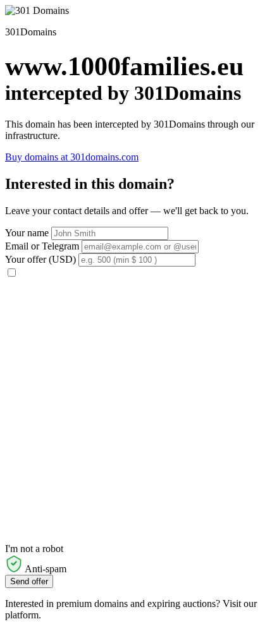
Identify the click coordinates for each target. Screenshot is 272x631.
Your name (27, 232)
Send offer (29, 581)
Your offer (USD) (40, 259)
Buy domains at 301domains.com (72, 157)
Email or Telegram (42, 246)
